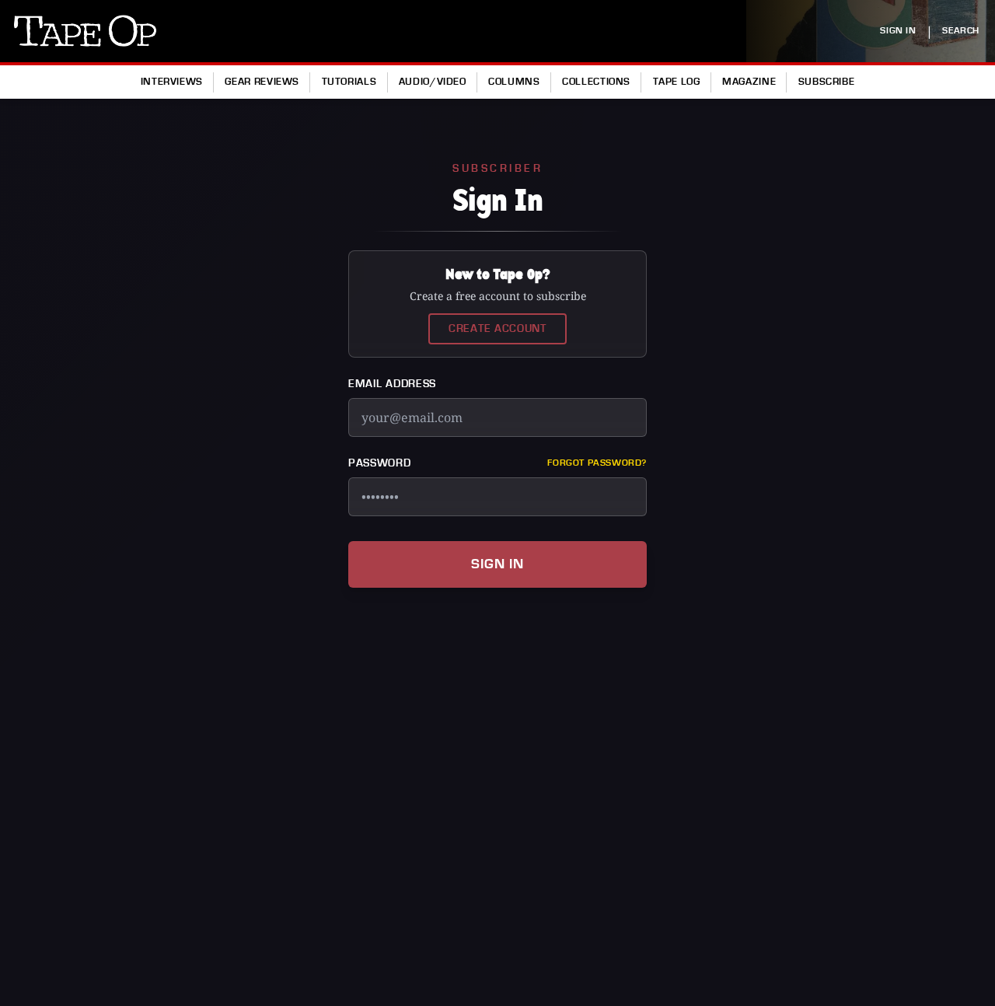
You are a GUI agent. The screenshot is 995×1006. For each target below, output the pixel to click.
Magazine (749, 81)
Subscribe (826, 81)
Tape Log (676, 81)
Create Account (497, 329)
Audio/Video (432, 81)
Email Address (392, 384)
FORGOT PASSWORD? (597, 463)
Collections (596, 81)
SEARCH (960, 31)
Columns (513, 81)
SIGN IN (898, 31)
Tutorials (349, 81)
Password (379, 463)
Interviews (172, 81)
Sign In (497, 564)
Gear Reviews (262, 81)
